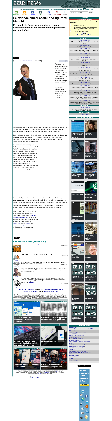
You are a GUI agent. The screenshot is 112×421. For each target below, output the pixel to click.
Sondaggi (67, 9)
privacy (57, 371)
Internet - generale (74, 337)
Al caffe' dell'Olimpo (74, 334)
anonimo (28, 224)
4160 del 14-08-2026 (85, 57)
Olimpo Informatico (84, 325)
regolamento (47, 294)
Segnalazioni (61, 9)
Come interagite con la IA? (76, 338)
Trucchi (47, 9)
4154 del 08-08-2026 (85, 82)
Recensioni (31, 9)
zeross (16, 253)
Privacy (71, 343)
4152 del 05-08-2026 (85, 90)
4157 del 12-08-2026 (85, 67)
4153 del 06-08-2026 (85, 86)
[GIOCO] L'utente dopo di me (76, 335)
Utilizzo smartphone (74, 360)
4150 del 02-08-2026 (85, 100)
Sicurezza (42, 9)
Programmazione (74, 340)
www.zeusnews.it (27, 61)
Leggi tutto (38, 244)
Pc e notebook (73, 327)
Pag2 (91, 9)
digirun (16, 260)
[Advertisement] (26, 44)
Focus (37, 9)
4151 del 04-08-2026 (85, 95)
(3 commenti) (63, 348)
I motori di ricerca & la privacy (77, 357)
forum (39, 373)
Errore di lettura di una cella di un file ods (79, 341)
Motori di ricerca (73, 355)
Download (79, 9)
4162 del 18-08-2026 (85, 48)
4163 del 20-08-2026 (85, 45)
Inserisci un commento (30, 291)
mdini (16, 276)
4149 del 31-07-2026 (85, 107)
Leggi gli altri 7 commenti (26, 289)
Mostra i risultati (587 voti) (84, 35)
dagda (16, 287)
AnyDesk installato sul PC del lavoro (78, 344)
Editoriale (25, 9)
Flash (87, 9)
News (84, 9)
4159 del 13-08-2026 (85, 62)
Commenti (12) (63, 61)
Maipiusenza (53, 9)
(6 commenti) (36, 301)
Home (20, 9)
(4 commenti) (36, 348)
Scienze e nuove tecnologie (76, 346)
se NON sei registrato (50, 291)
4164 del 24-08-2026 (85, 40)
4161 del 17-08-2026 (85, 53)
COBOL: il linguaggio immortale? (77, 332)
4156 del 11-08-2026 (85, 72)
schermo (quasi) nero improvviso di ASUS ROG (81, 329)
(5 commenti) (36, 325)
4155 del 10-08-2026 (85, 77)
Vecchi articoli (84, 114)
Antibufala (73, 9)
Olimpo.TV (72, 330)
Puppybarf (16, 266)
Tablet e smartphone (74, 358)
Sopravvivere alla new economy (78, 351)
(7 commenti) (63, 301)
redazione (46, 372)
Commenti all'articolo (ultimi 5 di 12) (29, 242)
